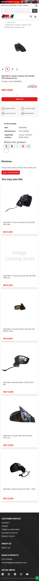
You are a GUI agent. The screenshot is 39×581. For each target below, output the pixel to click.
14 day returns (29, 108)
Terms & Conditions (11, 529)
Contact (6, 523)
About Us (6, 548)
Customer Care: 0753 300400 (8, 5)
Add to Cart (19, 99)
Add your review (10, 172)
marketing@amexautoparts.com (14, 562)
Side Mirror (11, 22)
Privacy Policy (8, 536)
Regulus (33, 578)
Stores (20, 5)
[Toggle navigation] (35, 16)
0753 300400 (7, 559)
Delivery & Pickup (10, 533)
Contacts (25, 5)
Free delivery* (29, 113)
